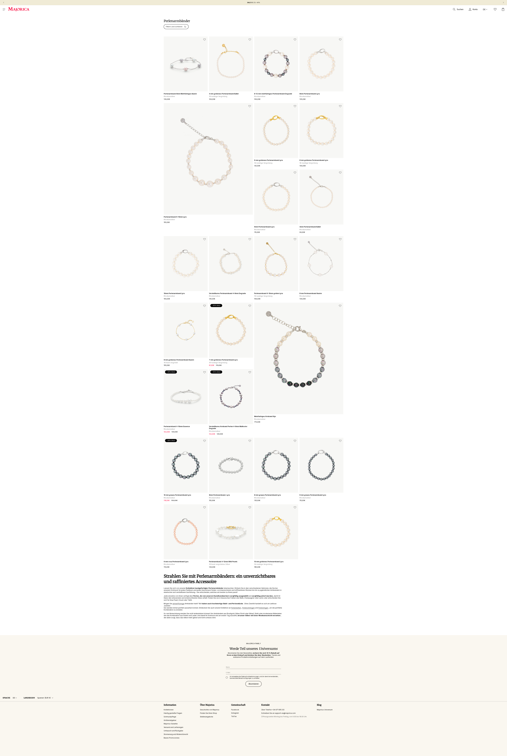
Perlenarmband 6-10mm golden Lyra (268, 293)
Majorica (252, 755)
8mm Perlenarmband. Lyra (219, 495)
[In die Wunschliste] (204, 39)
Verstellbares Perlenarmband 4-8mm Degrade (227, 293)
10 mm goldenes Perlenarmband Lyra (268, 562)
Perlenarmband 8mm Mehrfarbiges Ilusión (180, 94)
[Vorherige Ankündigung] (3, 2)
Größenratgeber (170, 720)
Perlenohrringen (248, 608)
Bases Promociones (171, 738)
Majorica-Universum (325, 710)
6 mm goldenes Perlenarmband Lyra (268, 160)
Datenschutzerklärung (266, 755)
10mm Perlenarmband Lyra (174, 293)
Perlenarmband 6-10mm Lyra (175, 217)
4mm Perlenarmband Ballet (310, 227)
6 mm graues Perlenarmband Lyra (312, 495)
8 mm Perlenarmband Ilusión (310, 293)
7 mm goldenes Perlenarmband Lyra (223, 360)
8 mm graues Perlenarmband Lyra (267, 495)
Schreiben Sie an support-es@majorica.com (278, 713)
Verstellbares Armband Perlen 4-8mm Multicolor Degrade (228, 427)
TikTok (234, 716)
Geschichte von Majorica (209, 710)
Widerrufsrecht (298, 755)
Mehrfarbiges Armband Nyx (265, 416)
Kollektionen (168, 710)
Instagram (235, 713)
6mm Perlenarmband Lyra (264, 227)
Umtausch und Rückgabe (173, 731)
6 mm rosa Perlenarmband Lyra (176, 562)
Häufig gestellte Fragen (173, 713)
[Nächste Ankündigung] (503, 2)
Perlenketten (236, 608)
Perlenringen (263, 608)
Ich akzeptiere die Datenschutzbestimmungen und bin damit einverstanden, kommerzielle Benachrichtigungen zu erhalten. (254, 677)
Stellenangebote (206, 717)
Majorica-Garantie (171, 724)
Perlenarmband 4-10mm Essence (177, 426)
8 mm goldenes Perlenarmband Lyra (313, 160)
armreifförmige (178, 604)
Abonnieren (253, 684)
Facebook (235, 710)
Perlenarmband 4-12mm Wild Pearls (223, 562)
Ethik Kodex (328, 755)
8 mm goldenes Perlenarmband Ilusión (179, 360)
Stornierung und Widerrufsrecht (176, 734)
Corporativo (339, 755)
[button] (4, 9)
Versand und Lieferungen (173, 727)
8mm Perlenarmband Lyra (309, 94)
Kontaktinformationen (314, 755)
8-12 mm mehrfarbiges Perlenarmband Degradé (273, 94)
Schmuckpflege (170, 717)
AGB (278, 755)
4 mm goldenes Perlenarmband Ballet (224, 94)
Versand (286, 755)
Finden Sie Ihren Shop (208, 713)
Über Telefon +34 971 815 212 (272, 710)
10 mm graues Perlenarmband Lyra (177, 495)
